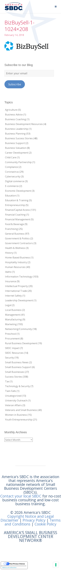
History (9, 252)
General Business (14, 233)
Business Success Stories (19, 138)
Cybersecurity (12, 176)
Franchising (11, 229)
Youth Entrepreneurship (18, 419)
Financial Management (17, 219)
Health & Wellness (15, 248)
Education (10, 195)
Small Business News (16, 362)
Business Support (15, 143)
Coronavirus (12, 171)
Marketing (11, 324)
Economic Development (18, 190)
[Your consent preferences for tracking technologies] (56, 565)
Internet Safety (13, 295)
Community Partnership (18, 162)
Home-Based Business (17, 257)
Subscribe (14, 84)
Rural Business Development (21, 343)
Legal (8, 305)
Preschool (10, 333)
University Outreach (16, 400)
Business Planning (15, 133)
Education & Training (16, 200)
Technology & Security (17, 386)
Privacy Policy (34, 520)
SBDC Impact (12, 348)
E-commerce (12, 186)
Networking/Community (18, 329)
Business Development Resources (24, 124)
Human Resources (15, 267)
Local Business (13, 310)
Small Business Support (18, 367)
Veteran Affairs (13, 405)
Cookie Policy (45, 524)
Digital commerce (14, 181)
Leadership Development (19, 300)
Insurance (10, 281)
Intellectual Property (16, 286)
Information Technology (18, 276)
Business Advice (14, 114)
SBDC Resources (14, 352)
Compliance (11, 167)
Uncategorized (13, 395)
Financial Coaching (15, 214)
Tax (7, 381)
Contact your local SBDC (20, 496)
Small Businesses (14, 372)
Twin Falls (10, 391)
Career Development (16, 152)
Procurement (12, 338)
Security (9, 357)
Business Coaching (15, 119)
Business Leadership (16, 128)
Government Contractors (19, 243)
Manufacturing (13, 319)
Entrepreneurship (15, 205)
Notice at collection (9, 567)
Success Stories (13, 376)
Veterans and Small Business (21, 410)
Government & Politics (17, 238)
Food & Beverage (14, 224)
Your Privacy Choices (17, 564)
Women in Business (16, 414)
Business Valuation (15, 148)
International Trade (16, 291)
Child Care (10, 157)
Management (12, 314)
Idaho (8, 271)
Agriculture (11, 109)
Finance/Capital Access (17, 209)
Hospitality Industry (16, 262)
